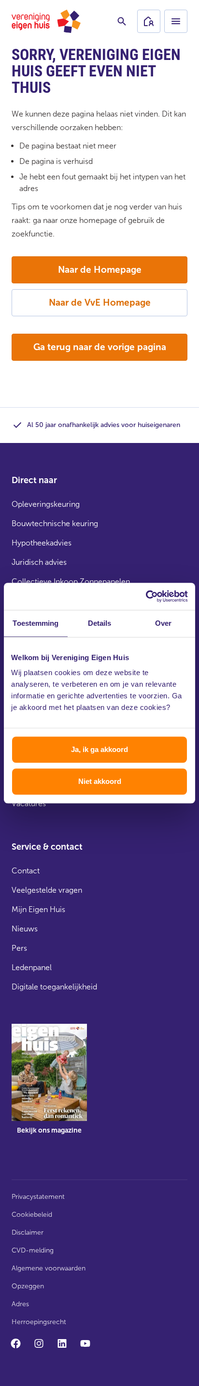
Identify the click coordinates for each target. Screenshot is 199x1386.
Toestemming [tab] (35, 623)
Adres (20, 1304)
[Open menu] (175, 21)
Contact (26, 870)
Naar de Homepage (100, 269)
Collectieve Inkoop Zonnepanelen (71, 581)
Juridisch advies (39, 562)
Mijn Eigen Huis (38, 909)
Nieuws (25, 928)
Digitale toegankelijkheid (54, 986)
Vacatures (29, 803)
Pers (19, 948)
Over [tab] (163, 623)
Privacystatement (38, 1197)
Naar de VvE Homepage (100, 302)
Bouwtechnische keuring (55, 523)
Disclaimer (27, 1232)
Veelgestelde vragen (47, 890)
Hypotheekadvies (41, 542)
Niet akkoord (99, 781)
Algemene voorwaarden (48, 1268)
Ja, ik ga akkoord (99, 749)
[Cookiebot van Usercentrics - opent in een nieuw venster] (145, 596)
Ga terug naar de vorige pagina (99, 347)
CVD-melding (33, 1250)
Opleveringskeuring (46, 504)
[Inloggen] (148, 21)
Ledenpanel (32, 967)
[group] (49, 1086)
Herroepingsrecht (39, 1322)
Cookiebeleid (32, 1214)
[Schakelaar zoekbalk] (121, 21)
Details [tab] (100, 623)
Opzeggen (28, 1286)
